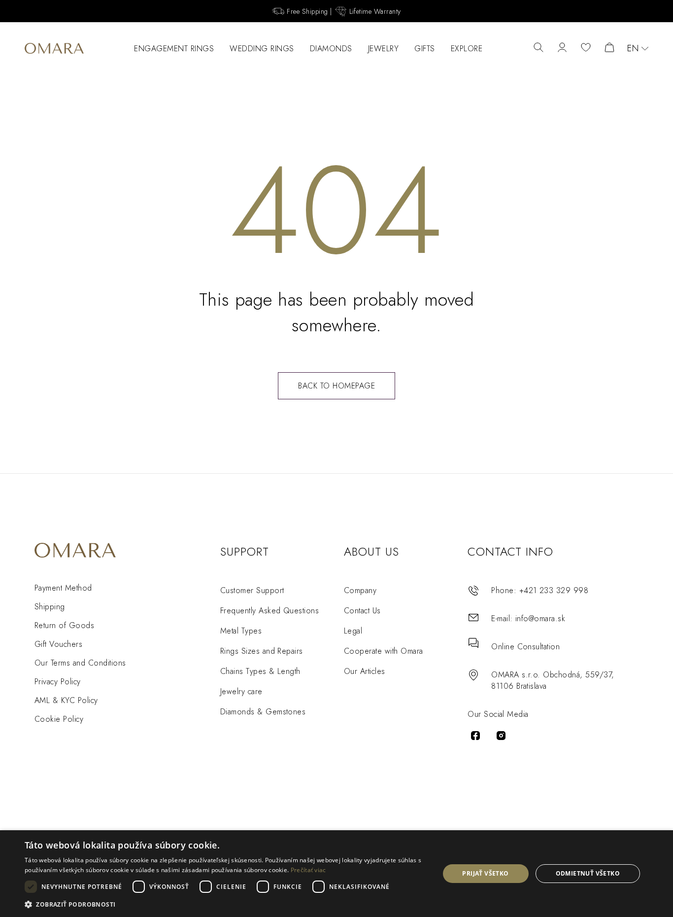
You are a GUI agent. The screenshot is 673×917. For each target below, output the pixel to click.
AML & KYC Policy (66, 700)
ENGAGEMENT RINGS (174, 48)
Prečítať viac (308, 870)
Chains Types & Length (260, 671)
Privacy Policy (57, 681)
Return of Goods (64, 625)
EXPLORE (467, 48)
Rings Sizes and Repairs (261, 651)
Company (360, 590)
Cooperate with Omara (383, 651)
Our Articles (364, 671)
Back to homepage (336, 385)
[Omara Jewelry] (54, 48)
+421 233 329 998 (554, 590)
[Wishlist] (586, 48)
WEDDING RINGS (262, 48)
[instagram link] (501, 735)
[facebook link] (475, 735)
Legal (353, 630)
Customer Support (252, 590)
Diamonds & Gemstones (263, 711)
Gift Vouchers (58, 644)
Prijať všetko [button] (485, 873)
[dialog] (336, 873)
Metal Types (241, 630)
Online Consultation (525, 646)
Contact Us (362, 610)
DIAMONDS (331, 48)
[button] (226, 904)
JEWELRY (383, 48)
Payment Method (63, 588)
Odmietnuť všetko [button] (588, 873)
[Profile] (562, 48)
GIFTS (424, 48)
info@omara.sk (540, 618)
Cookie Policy (58, 719)
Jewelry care (241, 691)
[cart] (609, 48)
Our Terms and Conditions (80, 663)
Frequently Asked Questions (269, 610)
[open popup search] (538, 48)
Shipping (49, 606)
